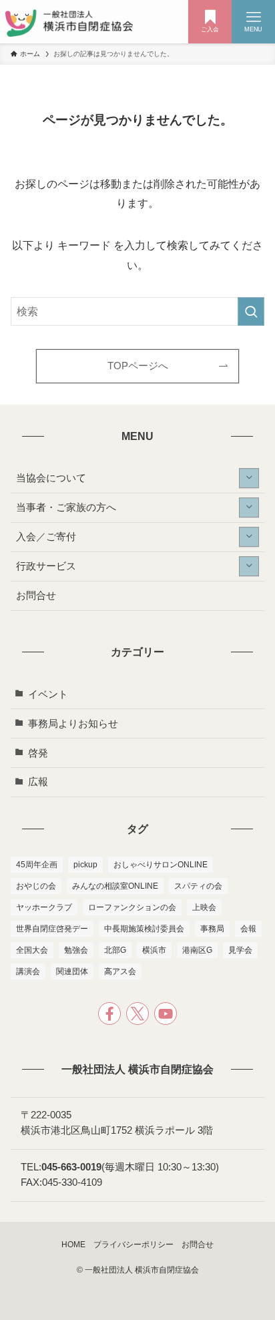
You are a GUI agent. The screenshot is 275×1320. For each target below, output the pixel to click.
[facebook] (109, 1013)
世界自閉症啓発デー (52, 928)
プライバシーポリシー (133, 1244)
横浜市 (154, 950)
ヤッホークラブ (44, 907)
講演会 (28, 971)
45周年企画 (36, 864)
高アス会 (120, 971)
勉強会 (76, 950)
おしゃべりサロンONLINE (160, 864)
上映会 (204, 907)
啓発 (38, 753)
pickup (85, 864)
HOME (73, 1244)
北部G (115, 950)
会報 (248, 928)
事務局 (212, 928)
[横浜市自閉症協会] (69, 21)
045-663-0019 (71, 1167)
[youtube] (165, 1013)
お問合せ (36, 595)
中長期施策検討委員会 (144, 928)
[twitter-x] (137, 1013)
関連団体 (72, 971)
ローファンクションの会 (132, 907)
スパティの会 (198, 886)
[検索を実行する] (251, 311)
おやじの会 (36, 886)
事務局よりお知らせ (73, 723)
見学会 (240, 950)
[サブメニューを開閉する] (249, 478)
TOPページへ (137, 366)
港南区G (197, 950)
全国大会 (32, 950)
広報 (38, 782)
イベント (48, 694)
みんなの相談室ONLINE (115, 886)
